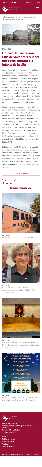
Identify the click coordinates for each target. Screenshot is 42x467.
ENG (38, 2)
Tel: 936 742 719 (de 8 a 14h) (11, 430)
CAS (33, 2)
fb (7, 2)
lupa (4, 2)
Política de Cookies (8, 439)
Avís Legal (5, 444)
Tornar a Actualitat (21, 173)
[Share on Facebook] (3, 183)
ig (9, 2)
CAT (27, 2)
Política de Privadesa (9, 441)
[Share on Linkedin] (10, 183)
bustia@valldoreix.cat (9, 433)
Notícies (4, 17)
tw (12, 2)
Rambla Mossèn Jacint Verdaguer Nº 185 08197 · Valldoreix (18, 427)
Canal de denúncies (8, 446)
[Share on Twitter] (7, 183)
